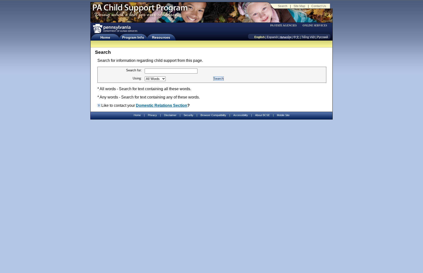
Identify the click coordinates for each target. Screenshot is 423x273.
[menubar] (285, 25)
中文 (296, 37)
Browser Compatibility (213, 115)
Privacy (152, 115)
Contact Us (318, 6)
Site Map (299, 6)
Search (282, 6)
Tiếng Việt (308, 37)
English (259, 37)
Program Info (133, 37)
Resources (161, 37)
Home (105, 37)
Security (188, 115)
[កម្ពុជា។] (285, 37)
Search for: (134, 70)
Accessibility (240, 115)
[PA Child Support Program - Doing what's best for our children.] (140, 10)
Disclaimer (170, 115)
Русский (322, 37)
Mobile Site (283, 115)
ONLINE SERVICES (315, 25)
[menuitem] (285, 25)
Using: (137, 78)
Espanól (272, 37)
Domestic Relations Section (161, 105)
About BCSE (262, 115)
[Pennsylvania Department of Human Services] (115, 28)
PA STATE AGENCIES (283, 25)
